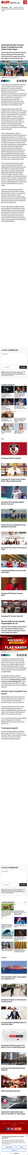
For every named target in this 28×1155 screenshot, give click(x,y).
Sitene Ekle (14, 1125)
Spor (11, 7)
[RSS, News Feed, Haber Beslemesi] (20, 1128)
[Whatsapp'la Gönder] (9, 81)
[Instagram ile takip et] (16, 1128)
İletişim (15, 1123)
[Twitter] (4, 81)
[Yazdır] (18, 81)
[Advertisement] (14, 28)
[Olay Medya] (10, 2)
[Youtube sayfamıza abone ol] (12, 1128)
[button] (20, 81)
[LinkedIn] (7, 81)
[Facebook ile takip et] (8, 1128)
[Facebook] (2, 81)
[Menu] (25, 2)
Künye (9, 1123)
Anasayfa (5, 7)
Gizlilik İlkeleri (22, 1123)
